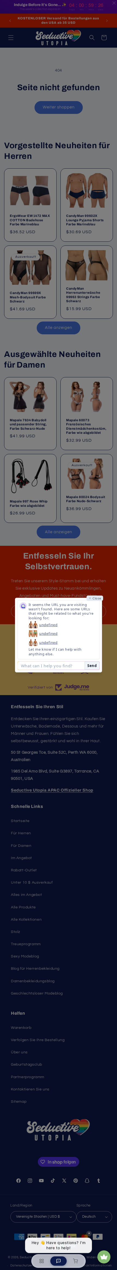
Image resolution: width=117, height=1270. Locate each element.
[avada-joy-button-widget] (103, 1256)
